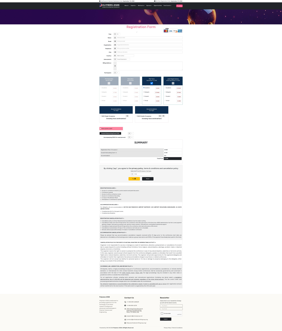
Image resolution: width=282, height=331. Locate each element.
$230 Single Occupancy (108, 116)
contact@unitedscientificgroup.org (137, 319)
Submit (166, 319)
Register (179, 6)
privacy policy (137, 168)
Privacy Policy (167, 327)
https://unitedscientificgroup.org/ (136, 323)
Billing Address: (107, 63)
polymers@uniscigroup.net (134, 316)
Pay (133, 179)
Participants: (107, 72)
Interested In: (107, 59)
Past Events (167, 5)
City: (110, 52)
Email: (109, 41)
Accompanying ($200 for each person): (115, 137)
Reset (148, 179)
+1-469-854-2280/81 (133, 302)
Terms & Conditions (177, 327)
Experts (133, 5)
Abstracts (141, 5)
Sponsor (148, 5)
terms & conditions (151, 168)
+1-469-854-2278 (131, 305)
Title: (109, 34)
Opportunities (158, 5)
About (126, 5)
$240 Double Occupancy (144, 116)
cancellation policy (170, 168)
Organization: (107, 45)
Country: (108, 55)
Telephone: (108, 48)
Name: (109, 37)
